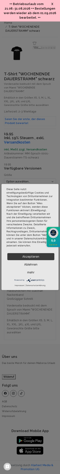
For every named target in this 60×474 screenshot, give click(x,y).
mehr (30, 272)
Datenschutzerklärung (35, 285)
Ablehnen (31, 264)
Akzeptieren (30, 256)
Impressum (19, 285)
